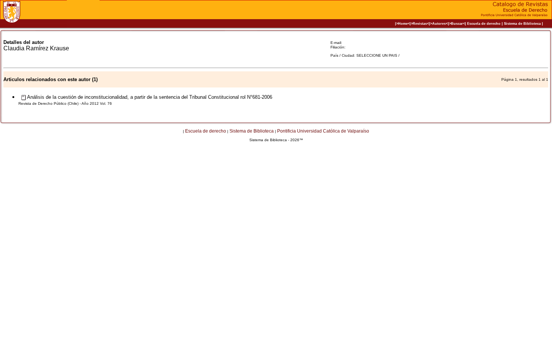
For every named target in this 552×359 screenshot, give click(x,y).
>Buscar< (457, 24)
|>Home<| (403, 24)
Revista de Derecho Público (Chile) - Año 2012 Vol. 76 (65, 103)
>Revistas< (420, 24)
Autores (439, 24)
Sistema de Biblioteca (522, 24)
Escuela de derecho (484, 24)
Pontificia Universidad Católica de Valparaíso (323, 131)
